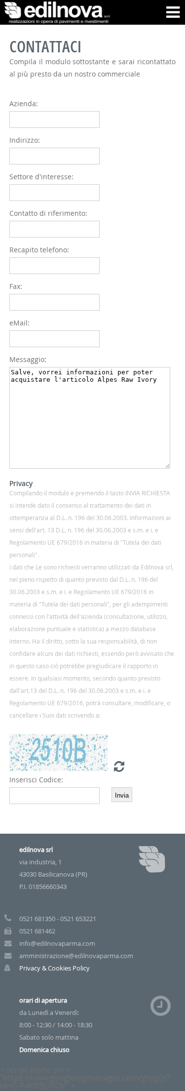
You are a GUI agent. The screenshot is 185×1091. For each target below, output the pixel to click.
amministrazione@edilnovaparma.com (76, 956)
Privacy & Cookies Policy (54, 968)
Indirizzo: (24, 140)
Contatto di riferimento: (48, 213)
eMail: (19, 322)
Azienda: (23, 103)
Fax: (15, 286)
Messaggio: (27, 359)
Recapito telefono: (39, 249)
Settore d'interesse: (41, 176)
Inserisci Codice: (36, 779)
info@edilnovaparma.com (57, 943)
